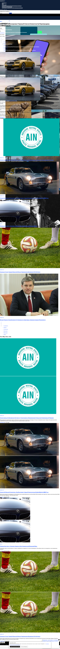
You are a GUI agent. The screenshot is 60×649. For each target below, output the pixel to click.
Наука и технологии (8, 39)
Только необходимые (24, 646)
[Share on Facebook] (31, 322)
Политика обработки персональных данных (12, 5)
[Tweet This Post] (31, 323)
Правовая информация (7, 6)
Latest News (4, 4)
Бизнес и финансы (8, 29)
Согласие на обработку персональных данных (12, 7)
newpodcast (2, 32)
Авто (5, 34)
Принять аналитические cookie (15, 646)
